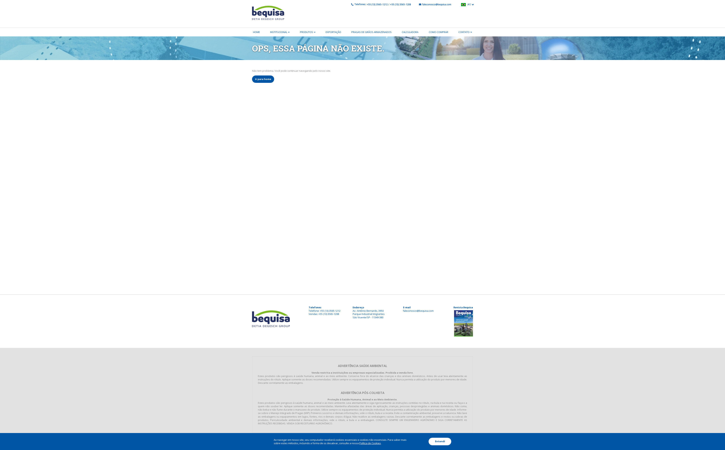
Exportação (333, 32)
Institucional (278, 32)
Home (256, 32)
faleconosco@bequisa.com (436, 4)
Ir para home (263, 79)
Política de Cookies (370, 443)
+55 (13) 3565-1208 (400, 4)
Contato (464, 32)
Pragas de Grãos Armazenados (371, 32)
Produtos (306, 32)
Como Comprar (438, 32)
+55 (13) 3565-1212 (377, 4)
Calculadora (410, 32)
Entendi (440, 441)
